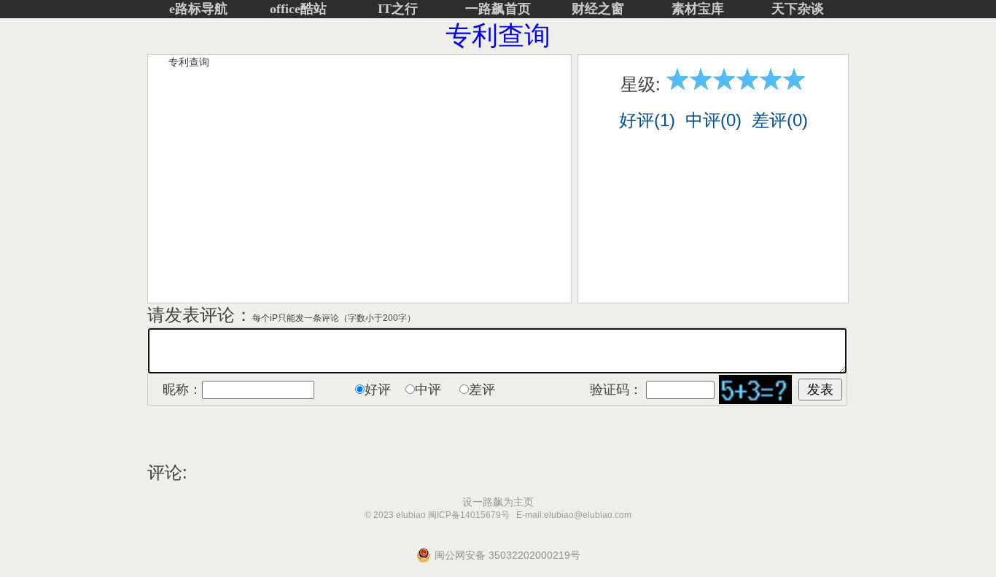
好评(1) (647, 120)
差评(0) (780, 120)
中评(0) (713, 120)
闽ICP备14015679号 (469, 515)
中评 (428, 389)
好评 (378, 389)
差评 (482, 389)
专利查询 (498, 35)
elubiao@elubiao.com (587, 515)
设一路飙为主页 (498, 502)
